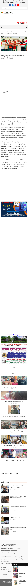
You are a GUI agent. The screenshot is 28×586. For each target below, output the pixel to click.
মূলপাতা (2, 31)
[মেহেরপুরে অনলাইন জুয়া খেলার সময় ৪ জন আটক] (5, 510)
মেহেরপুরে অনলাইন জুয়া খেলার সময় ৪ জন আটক (18, 507)
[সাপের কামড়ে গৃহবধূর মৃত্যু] (5, 520)
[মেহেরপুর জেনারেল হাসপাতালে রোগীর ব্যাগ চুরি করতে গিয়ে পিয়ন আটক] (5, 499)
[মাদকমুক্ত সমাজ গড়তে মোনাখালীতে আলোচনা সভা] (14, 453)
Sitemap (5, 574)
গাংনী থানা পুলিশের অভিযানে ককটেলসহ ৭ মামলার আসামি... (14, 416)
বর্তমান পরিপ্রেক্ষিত (10, 31)
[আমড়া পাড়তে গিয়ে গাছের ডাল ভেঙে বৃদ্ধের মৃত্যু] (14, 395)
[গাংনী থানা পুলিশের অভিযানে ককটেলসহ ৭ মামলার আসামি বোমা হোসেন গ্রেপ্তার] (14, 409)
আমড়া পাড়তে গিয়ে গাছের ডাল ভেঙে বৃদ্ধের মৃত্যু (14, 401)
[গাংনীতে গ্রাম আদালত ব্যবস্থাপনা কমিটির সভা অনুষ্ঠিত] (14, 439)
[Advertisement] (21, 16)
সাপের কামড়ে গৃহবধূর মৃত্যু (15, 517)
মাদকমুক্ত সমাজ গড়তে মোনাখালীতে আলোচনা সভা (14, 460)
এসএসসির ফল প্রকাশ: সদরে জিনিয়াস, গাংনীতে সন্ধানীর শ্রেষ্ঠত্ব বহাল (17, 486)
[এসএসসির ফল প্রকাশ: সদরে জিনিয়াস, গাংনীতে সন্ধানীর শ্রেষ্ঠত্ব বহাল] (5, 489)
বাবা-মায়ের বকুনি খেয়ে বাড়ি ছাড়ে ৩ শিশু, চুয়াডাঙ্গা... (14, 387)
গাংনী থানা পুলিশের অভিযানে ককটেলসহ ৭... (23, 581)
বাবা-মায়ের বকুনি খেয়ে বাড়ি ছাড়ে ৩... (22, 567)
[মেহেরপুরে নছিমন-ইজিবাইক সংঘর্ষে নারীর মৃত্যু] (14, 424)
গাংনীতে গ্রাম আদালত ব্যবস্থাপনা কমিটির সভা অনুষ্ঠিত (14, 445)
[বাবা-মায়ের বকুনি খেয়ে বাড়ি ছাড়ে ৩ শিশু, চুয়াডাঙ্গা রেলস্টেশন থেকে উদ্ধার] (14, 380)
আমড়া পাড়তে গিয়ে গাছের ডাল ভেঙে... (22, 574)
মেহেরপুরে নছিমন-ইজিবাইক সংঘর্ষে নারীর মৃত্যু (14, 431)
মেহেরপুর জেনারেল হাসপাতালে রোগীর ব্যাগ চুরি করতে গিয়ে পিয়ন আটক (18, 497)
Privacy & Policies (7, 572)
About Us (5, 567)
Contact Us (6, 569)
